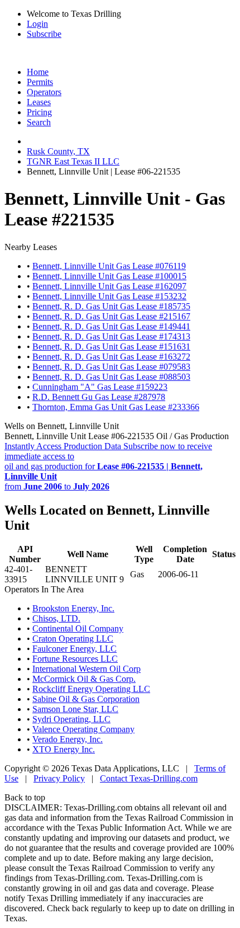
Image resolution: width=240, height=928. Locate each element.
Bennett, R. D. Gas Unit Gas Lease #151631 (111, 346)
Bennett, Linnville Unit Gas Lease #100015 (109, 276)
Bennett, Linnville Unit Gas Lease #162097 (109, 286)
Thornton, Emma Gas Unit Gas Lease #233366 (115, 407)
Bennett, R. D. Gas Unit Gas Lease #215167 (111, 316)
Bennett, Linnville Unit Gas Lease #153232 (109, 296)
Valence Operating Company (83, 729)
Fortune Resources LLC (75, 658)
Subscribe (44, 34)
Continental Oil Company (77, 628)
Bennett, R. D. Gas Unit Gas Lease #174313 (111, 336)
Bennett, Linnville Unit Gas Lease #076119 (109, 266)
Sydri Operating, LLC (71, 719)
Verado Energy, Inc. (67, 739)
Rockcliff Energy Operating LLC (91, 689)
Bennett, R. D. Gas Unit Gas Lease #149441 (111, 326)
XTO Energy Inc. (63, 749)
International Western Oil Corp (86, 668)
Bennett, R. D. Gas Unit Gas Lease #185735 (111, 306)
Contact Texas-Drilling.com (149, 778)
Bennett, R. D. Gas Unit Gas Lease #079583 (111, 366)
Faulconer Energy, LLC (74, 648)
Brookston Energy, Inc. (73, 608)
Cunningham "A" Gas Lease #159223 (99, 387)
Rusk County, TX (58, 151)
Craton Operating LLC (72, 638)
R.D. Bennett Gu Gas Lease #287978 (98, 397)
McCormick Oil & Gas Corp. (84, 679)
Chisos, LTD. (56, 618)
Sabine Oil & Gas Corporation (86, 699)
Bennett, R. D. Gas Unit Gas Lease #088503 (111, 376)
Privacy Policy (59, 778)
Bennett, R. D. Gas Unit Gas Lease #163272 (111, 356)
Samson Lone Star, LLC (75, 709)
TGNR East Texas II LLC (73, 161)
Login (37, 24)
